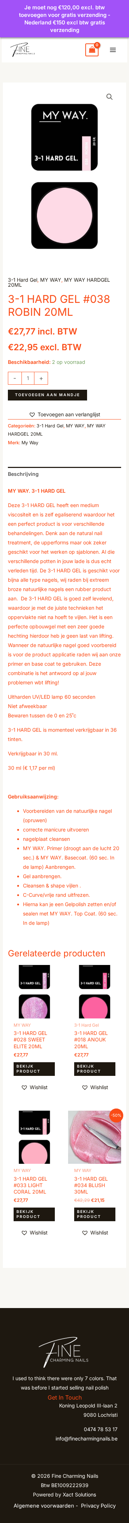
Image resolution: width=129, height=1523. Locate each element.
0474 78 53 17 (101, 1429)
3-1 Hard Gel (22, 280)
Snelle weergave (34, 1013)
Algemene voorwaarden (44, 1506)
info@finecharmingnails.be (87, 1438)
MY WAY (50, 280)
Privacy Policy (98, 1506)
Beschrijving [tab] (23, 474)
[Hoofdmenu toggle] (113, 50)
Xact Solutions (79, 1494)
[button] (109, 96)
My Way (30, 442)
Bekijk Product (28, 1069)
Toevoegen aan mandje (47, 395)
